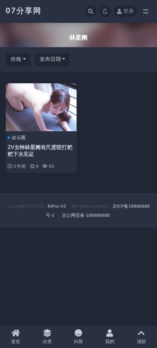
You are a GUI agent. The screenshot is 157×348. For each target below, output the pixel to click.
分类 (47, 341)
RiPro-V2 (57, 206)
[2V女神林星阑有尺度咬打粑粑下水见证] (41, 106)
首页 (15, 341)
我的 (109, 341)
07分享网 (24, 11)
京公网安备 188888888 (86, 215)
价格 (16, 59)
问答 (78, 341)
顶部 (141, 341)
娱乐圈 (19, 137)
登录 (128, 11)
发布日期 (50, 59)
